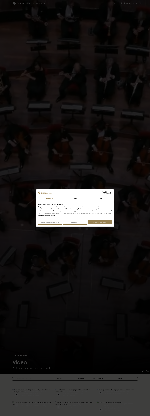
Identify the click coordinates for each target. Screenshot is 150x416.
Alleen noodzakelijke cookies (50, 222)
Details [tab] (75, 198)
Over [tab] (101, 198)
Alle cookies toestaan (99, 222)
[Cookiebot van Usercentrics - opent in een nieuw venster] (104, 192)
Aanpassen (74, 222)
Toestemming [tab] (49, 198)
